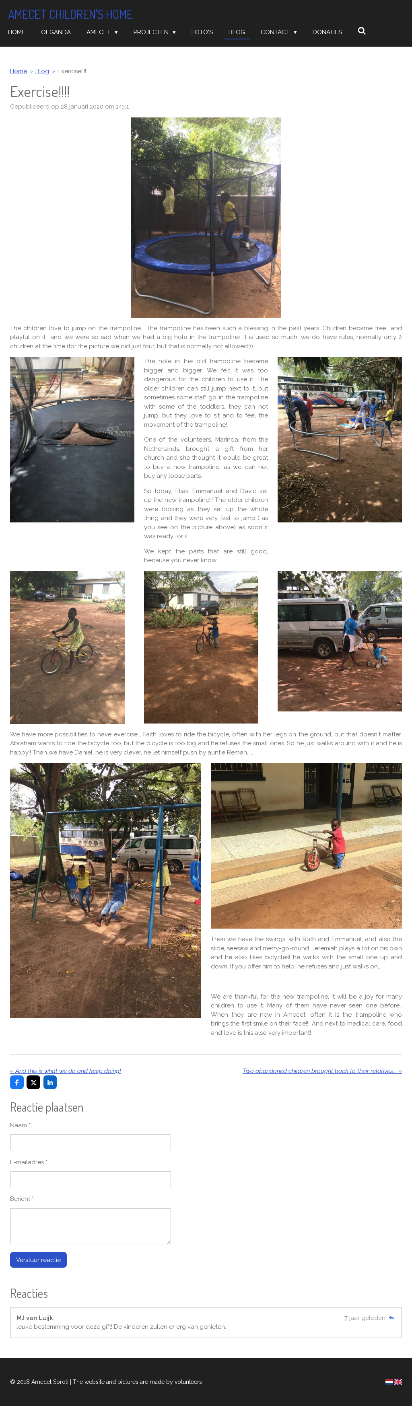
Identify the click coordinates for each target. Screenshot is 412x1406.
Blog (42, 71)
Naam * (20, 1125)
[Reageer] (391, 1318)
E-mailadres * (28, 1162)
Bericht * (22, 1198)
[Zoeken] (362, 31)
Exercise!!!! (72, 71)
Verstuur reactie (38, 1260)
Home (18, 71)
